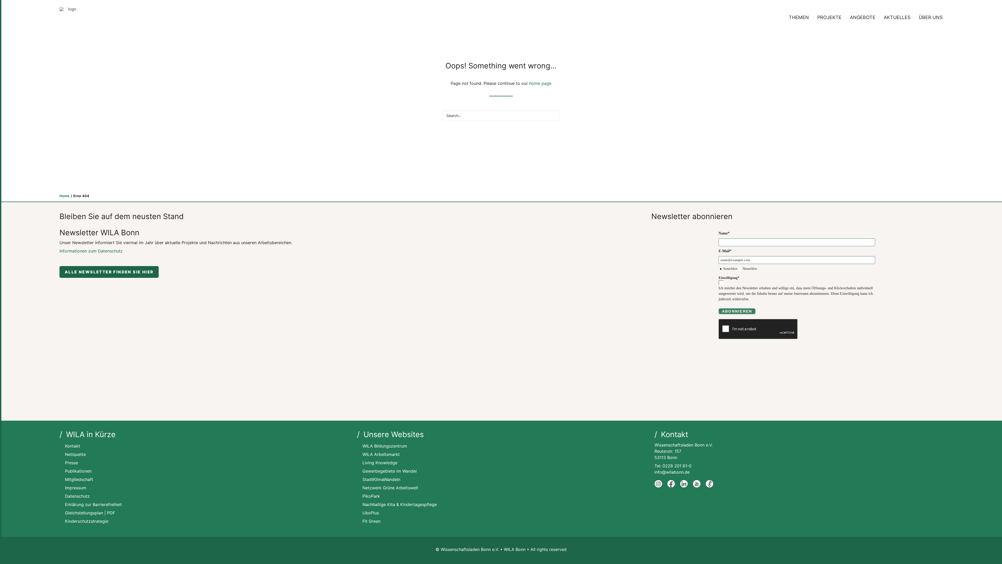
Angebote (862, 17)
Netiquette (75, 454)
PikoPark (371, 496)
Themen (799, 17)
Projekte (829, 17)
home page (540, 83)
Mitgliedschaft (79, 479)
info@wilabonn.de (672, 472)
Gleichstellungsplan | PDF (90, 512)
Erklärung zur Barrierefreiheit (93, 504)
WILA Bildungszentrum (384, 446)
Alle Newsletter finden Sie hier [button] (109, 271)
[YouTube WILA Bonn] (697, 486)
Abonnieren (737, 311)
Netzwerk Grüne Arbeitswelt (390, 487)
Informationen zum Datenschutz (91, 251)
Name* (724, 233)
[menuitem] (801, 17)
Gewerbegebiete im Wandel (389, 471)
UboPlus (370, 512)
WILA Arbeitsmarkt (381, 454)
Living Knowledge (379, 462)
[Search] (501, 115)
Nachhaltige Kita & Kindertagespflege (399, 504)
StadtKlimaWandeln (381, 479)
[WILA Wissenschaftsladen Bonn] (69, 17)
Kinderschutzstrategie (86, 521)
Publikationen (78, 471)
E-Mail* (725, 251)
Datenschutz (77, 496)
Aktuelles (897, 17)
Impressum (75, 487)
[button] (553, 114)
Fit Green (371, 521)
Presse (71, 462)
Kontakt (72, 446)
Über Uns (931, 17)
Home (64, 196)
